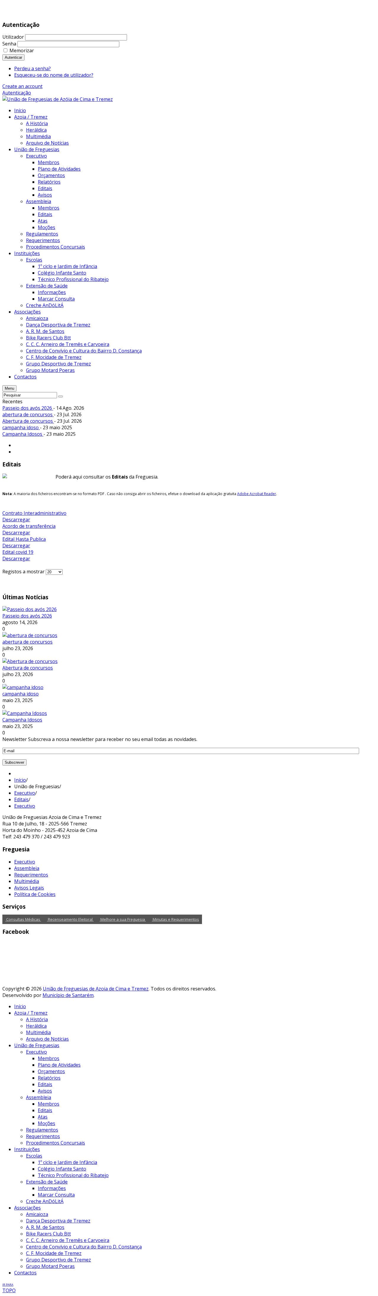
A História (37, 1019)
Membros (48, 1058)
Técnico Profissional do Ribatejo (73, 1175)
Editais (21, 799)
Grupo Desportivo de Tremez (58, 1259)
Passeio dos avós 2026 (27, 408)
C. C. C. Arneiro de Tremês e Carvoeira (67, 1240)
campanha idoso (21, 427)
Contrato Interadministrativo (34, 513)
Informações (52, 1188)
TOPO (9, 1288)
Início (20, 780)
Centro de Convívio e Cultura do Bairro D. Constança (84, 1246)
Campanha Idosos (22, 434)
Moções (46, 1123)
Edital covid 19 (17, 552)
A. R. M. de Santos (45, 1227)
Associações (27, 1207)
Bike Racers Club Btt (48, 1233)
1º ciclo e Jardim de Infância (67, 1162)
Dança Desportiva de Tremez (58, 1220)
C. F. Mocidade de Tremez (54, 1253)
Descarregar (16, 519)
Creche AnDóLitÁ (44, 1201)
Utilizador (13, 37)
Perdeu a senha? (32, 68)
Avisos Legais (29, 887)
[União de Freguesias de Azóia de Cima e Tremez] (57, 99)
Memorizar (21, 50)
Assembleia (26, 868)
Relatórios (49, 1078)
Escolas (34, 1156)
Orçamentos (51, 1071)
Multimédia (26, 881)
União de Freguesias (36, 1045)
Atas (43, 1117)
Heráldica (36, 1026)
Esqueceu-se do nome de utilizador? (53, 75)
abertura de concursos (28, 414)
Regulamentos (42, 1130)
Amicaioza (37, 1214)
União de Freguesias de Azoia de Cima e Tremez (96, 988)
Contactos (25, 1272)
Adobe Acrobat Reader (256, 493)
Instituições (27, 1149)
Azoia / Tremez (31, 1013)
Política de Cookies (35, 894)
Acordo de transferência (29, 526)
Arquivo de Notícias (47, 1039)
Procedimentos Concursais (55, 1143)
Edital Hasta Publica (24, 539)
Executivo (24, 793)
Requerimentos (31, 874)
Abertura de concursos (28, 421)
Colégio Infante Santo (62, 1169)
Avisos (45, 1091)
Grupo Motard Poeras (50, 1266)
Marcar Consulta (56, 1194)
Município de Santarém (68, 995)
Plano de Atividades (59, 1065)
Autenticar (13, 57)
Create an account (22, 86)
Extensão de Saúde (47, 1182)
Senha (9, 43)
